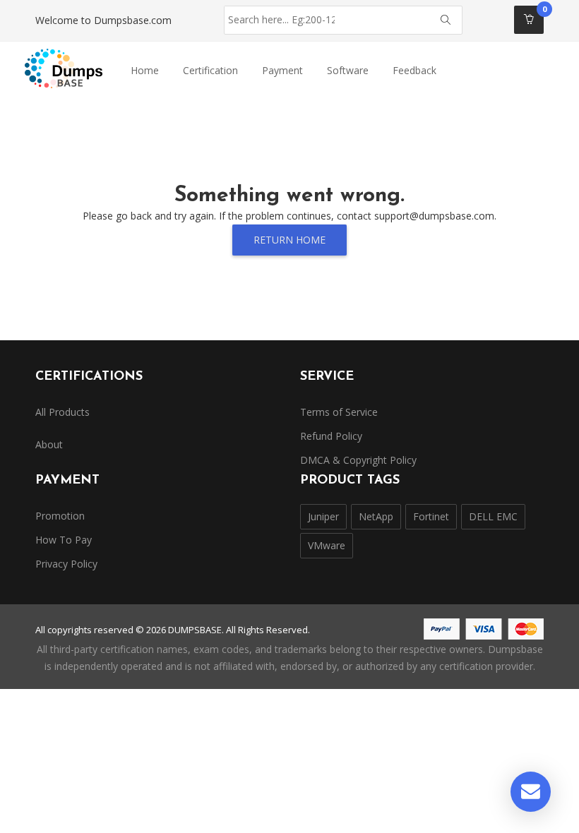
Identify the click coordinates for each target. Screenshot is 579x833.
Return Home (289, 239)
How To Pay (63, 539)
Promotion (60, 515)
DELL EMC (493, 516)
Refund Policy (331, 436)
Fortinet (431, 516)
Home (145, 70)
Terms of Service (339, 412)
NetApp (376, 516)
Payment (282, 70)
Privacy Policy (66, 563)
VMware (326, 545)
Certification (210, 70)
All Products (62, 412)
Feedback (414, 70)
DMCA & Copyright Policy (358, 460)
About (49, 444)
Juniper (323, 516)
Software (348, 70)
